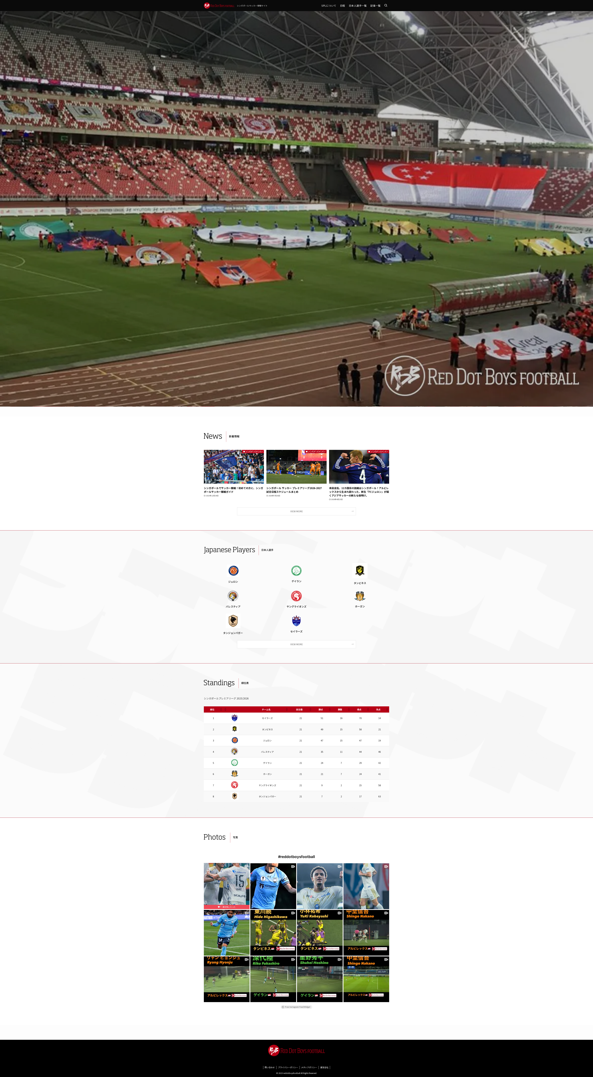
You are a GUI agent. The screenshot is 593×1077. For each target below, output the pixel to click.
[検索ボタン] (385, 5)
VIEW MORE (296, 511)
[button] (221, 709)
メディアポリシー (309, 1067)
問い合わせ (270, 1067)
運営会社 (324, 1067)
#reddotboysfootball (296, 856)
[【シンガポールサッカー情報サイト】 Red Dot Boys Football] (219, 5)
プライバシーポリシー (288, 1067)
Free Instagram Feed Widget (297, 1007)
